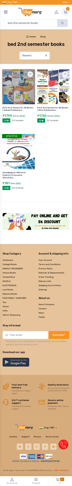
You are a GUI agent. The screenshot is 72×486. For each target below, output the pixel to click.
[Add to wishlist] (30, 74)
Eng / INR (12, 2)
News (41, 313)
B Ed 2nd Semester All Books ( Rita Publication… (52, 108)
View (64, 2)
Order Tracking (46, 277)
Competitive (9, 277)
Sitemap (43, 289)
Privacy (37, 436)
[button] (16, 362)
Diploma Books (10, 294)
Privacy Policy (46, 268)
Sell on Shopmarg (11, 315)
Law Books (8, 289)
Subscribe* (58, 335)
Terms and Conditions (50, 264)
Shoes (6, 306)
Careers (43, 308)
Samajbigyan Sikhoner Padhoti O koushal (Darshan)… (14, 175)
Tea (4, 302)
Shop (43, 36)
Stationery (8, 260)
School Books (9, 273)
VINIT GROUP (61, 470)
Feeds (42, 317)
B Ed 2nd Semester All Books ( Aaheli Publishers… (17, 108)
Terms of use (52, 436)
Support (25, 436)
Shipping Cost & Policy (50, 285)
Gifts (5, 310)
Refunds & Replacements (51, 273)
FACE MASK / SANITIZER (14, 298)
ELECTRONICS (9, 285)
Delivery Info (45, 281)
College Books (10, 264)
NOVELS (7, 281)
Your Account (45, 260)
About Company (47, 304)
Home (33, 36)
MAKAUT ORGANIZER (13, 268)
